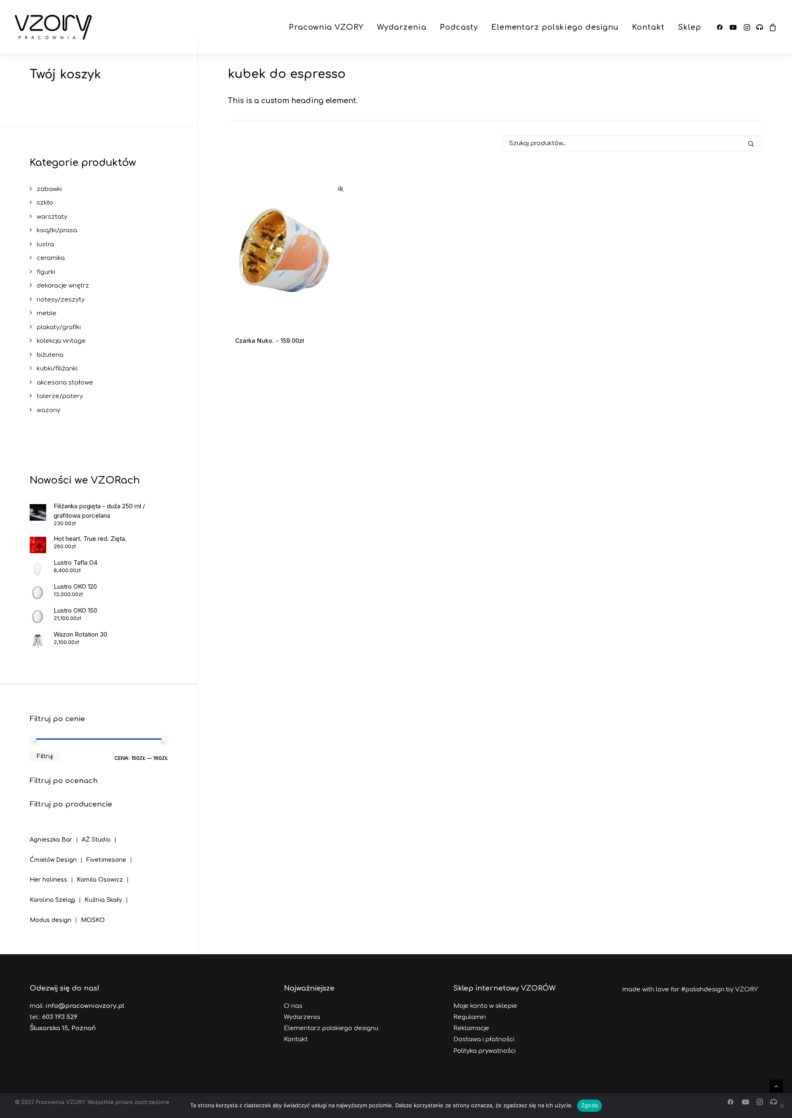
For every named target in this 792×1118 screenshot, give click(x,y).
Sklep (690, 27)
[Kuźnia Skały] (108, 894)
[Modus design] (55, 914)
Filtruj (45, 756)
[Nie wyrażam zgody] (782, 1105)
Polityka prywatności (484, 1050)
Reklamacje (471, 1028)
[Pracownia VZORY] (53, 27)
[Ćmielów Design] (58, 854)
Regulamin (469, 1017)
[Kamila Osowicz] (104, 874)
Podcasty (459, 27)
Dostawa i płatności (483, 1039)
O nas (293, 1006)
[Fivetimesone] (111, 854)
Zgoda (589, 1105)
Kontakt (648, 27)
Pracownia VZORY (326, 27)
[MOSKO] (93, 914)
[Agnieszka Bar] (56, 835)
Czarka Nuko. (269, 340)
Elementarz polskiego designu (555, 27)
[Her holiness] (53, 874)
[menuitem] (326, 27)
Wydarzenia (402, 27)
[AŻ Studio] (101, 833)
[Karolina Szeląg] (57, 894)
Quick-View (340, 189)
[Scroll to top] (776, 1086)
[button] (721, 27)
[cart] (771, 27)
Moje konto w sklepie (485, 1006)
